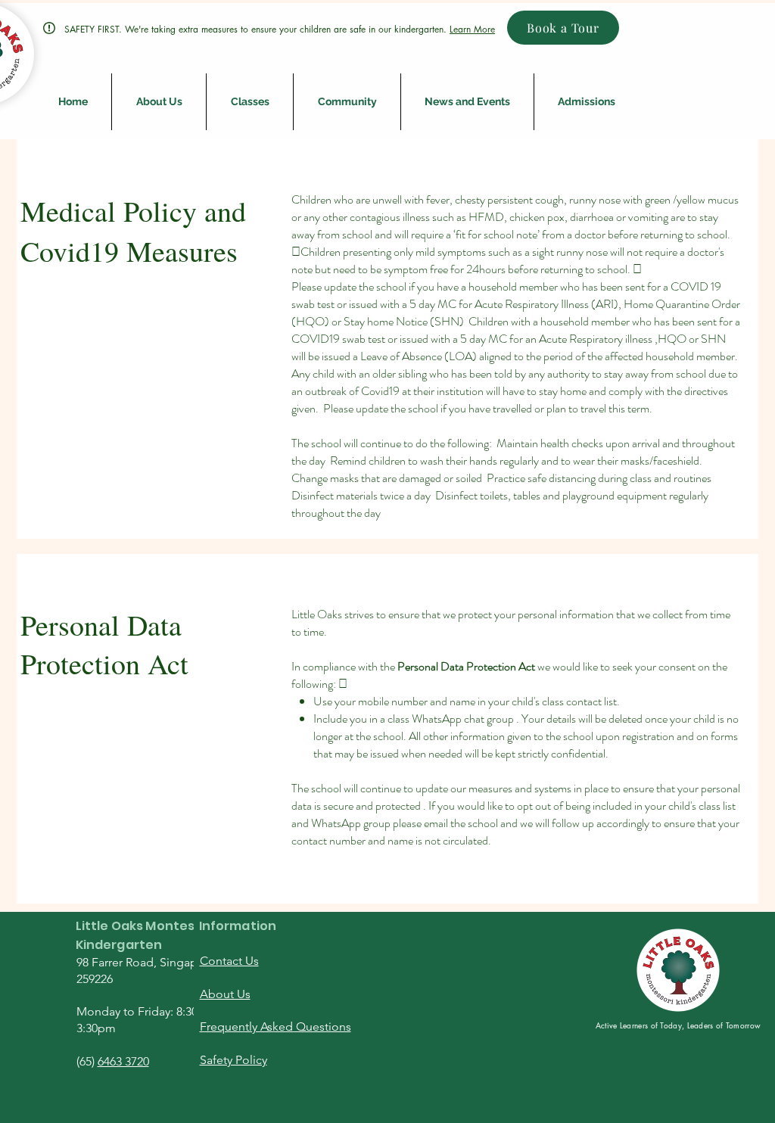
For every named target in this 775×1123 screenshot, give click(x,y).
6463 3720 (123, 1061)
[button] (159, 101)
